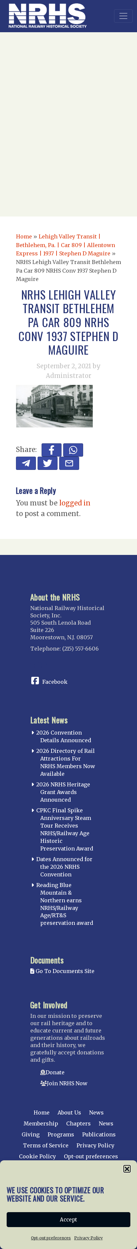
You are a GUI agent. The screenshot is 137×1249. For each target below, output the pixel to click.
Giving (31, 1134)
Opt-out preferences (51, 1237)
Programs (61, 1134)
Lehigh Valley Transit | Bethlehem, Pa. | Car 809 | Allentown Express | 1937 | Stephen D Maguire (65, 245)
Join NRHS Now (67, 1083)
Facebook (55, 681)
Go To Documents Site (64, 971)
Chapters (78, 1123)
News (96, 1112)
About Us (69, 1112)
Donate (55, 1072)
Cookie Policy (37, 1156)
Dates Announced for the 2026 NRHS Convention (64, 867)
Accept (68, 1219)
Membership (41, 1123)
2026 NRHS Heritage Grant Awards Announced (63, 792)
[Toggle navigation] (123, 16)
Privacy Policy (88, 1237)
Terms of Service (45, 1145)
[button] (127, 1168)
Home (24, 236)
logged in (74, 503)
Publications (99, 1134)
